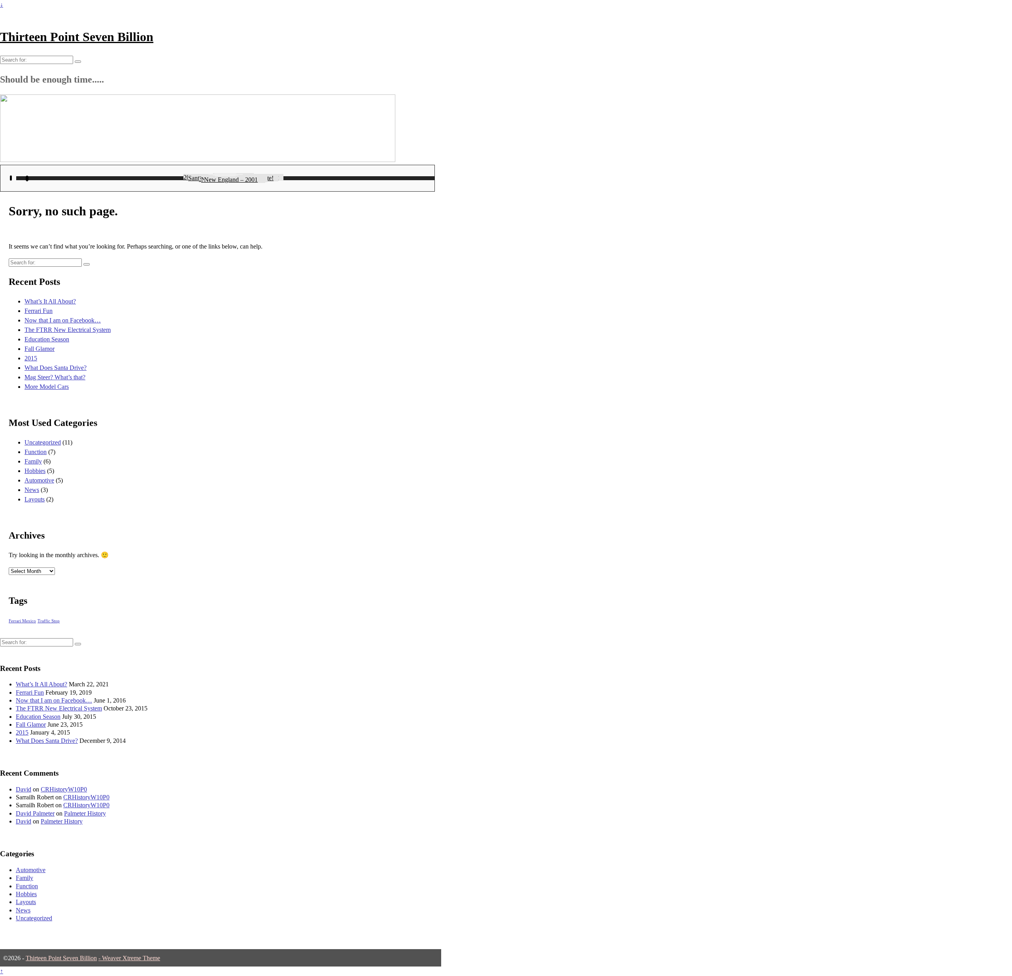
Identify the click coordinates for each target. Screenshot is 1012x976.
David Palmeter (35, 813)
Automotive (39, 480)
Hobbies (35, 470)
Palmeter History (85, 813)
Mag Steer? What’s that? (55, 377)
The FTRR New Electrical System (68, 329)
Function (36, 451)
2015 (31, 358)
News (32, 489)
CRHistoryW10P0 (64, 789)
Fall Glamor (40, 348)
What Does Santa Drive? (56, 367)
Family (33, 461)
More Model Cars (47, 386)
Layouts (35, 499)
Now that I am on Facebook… (63, 320)
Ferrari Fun (39, 310)
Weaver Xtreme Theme (131, 958)
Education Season (47, 339)
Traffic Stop (49, 621)
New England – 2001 (231, 179)
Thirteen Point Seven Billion (76, 37)
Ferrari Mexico (22, 621)
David (23, 789)
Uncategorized (43, 442)
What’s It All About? (50, 301)
